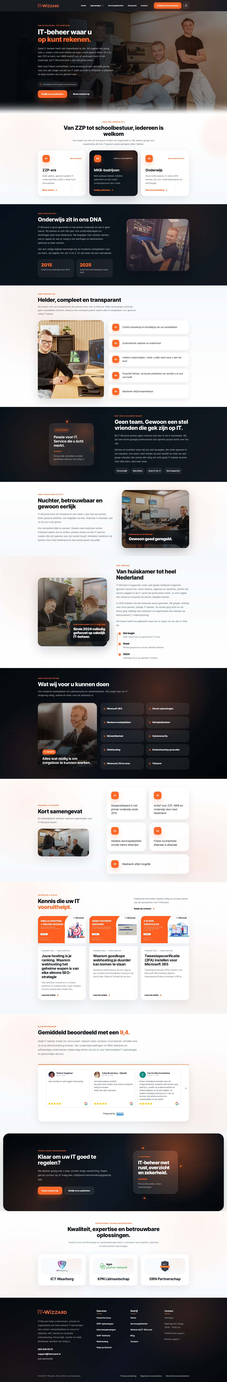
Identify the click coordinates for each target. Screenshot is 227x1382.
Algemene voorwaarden (151, 1376)
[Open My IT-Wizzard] (186, 5)
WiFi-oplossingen (105, 1323)
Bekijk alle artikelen (144, 909)
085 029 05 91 (45, 1349)
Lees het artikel (50, 995)
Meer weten (48, 190)
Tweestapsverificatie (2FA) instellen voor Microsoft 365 (162, 960)
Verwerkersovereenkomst (177, 1376)
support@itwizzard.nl (49, 1354)
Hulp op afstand (104, 1347)
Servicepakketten (115, 5)
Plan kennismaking (154, 190)
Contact (144, 5)
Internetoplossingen (106, 1329)
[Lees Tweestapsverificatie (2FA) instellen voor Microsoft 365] (165, 931)
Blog (132, 1335)
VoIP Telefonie (103, 1335)
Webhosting (102, 1341)
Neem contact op (81, 94)
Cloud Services (104, 1318)
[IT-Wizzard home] (48, 5)
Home (83, 5)
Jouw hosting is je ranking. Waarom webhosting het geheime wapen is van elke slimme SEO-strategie (60, 966)
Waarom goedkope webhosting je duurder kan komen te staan (112, 960)
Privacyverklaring (128, 1376)
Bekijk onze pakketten (52, 94)
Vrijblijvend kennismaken (168, 5)
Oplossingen (95, 5)
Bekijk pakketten (102, 190)
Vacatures (132, 5)
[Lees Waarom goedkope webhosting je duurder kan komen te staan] (113, 931)
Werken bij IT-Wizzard (141, 1329)
